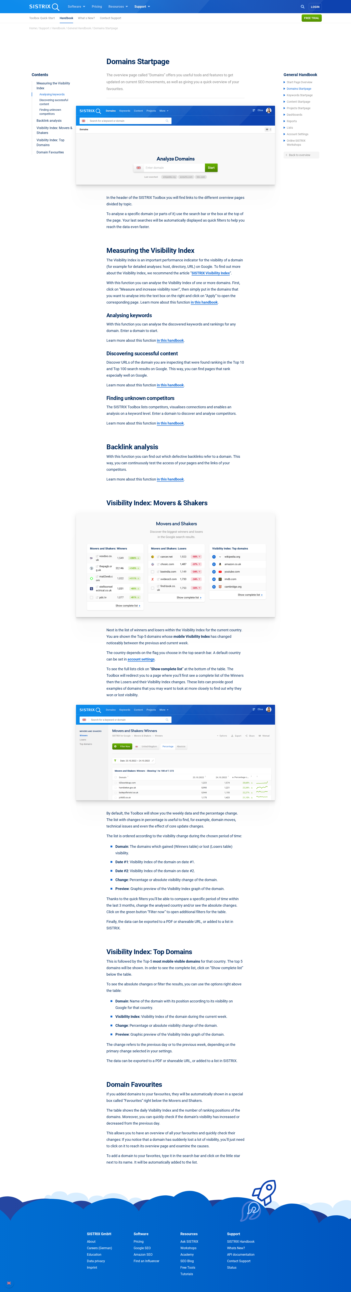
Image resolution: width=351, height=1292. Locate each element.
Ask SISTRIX (189, 1242)
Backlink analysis (49, 121)
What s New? (86, 18)
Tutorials (186, 1274)
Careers (99, 1248)
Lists (290, 127)
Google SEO (142, 1248)
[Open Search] (303, 6)
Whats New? (236, 1248)
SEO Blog (187, 1261)
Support (140, 7)
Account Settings (297, 134)
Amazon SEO (143, 1254)
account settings (141, 659)
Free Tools (187, 1267)
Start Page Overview (299, 82)
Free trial (311, 18)
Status (231, 1267)
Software (75, 7)
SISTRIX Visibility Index (211, 273)
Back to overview (299, 155)
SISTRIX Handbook (241, 1242)
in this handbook (204, 302)
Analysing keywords (52, 94)
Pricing (97, 7)
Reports (292, 121)
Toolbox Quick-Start (42, 18)
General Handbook (79, 28)
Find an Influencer (146, 1261)
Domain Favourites (50, 152)
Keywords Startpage (300, 95)
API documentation (241, 1254)
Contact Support (110, 18)
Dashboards (294, 114)
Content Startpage (298, 101)
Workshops (188, 1248)
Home (33, 28)
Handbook (66, 18)
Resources (116, 7)
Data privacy (96, 1261)
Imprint (92, 1267)
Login (315, 7)
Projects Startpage (298, 108)
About (91, 1242)
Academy (187, 1254)
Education (94, 1254)
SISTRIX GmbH (99, 1234)
